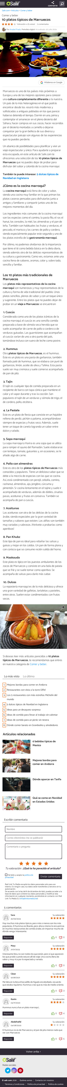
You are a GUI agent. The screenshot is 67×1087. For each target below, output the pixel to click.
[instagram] (14, 1070)
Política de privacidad (36, 1084)
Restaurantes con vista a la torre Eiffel (26, 690)
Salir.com (6, 10)
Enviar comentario (50, 876)
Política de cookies (55, 1084)
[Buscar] (63, 4)
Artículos (15, 10)
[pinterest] (20, 1070)
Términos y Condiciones (14, 1084)
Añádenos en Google (53, 82)
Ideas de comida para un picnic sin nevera (28, 720)
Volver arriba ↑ (33, 1052)
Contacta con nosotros (44, 1080)
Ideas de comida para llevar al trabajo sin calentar (32, 715)
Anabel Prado (15, 29)
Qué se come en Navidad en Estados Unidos (47, 800)
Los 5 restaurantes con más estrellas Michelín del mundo (32, 697)
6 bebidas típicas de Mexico (44, 743)
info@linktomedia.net (28, 898)
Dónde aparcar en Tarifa (47, 780)
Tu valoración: (13, 868)
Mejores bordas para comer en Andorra (27, 685)
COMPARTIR (52, 5)
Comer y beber (26, 10)
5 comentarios (43, 24)
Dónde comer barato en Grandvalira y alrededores (32, 725)
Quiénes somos (26, 1080)
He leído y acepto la (19, 876)
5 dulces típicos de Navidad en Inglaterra (27, 704)
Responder (8, 937)
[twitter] (8, 1070)
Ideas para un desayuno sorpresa (24, 710)
